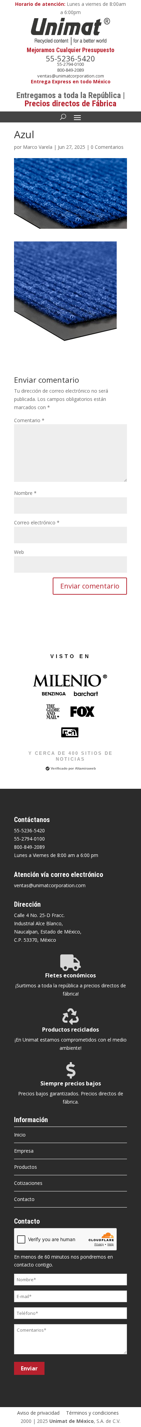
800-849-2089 (70, 70)
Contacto (24, 1199)
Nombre (25, 493)
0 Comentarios (107, 147)
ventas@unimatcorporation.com (70, 76)
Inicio (20, 1134)
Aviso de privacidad (38, 1413)
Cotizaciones (28, 1183)
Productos (25, 1167)
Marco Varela (37, 147)
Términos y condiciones (92, 1413)
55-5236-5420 (70, 58)
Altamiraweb (85, 768)
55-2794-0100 (70, 64)
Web (19, 552)
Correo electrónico (37, 522)
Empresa (24, 1150)
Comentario (29, 420)
